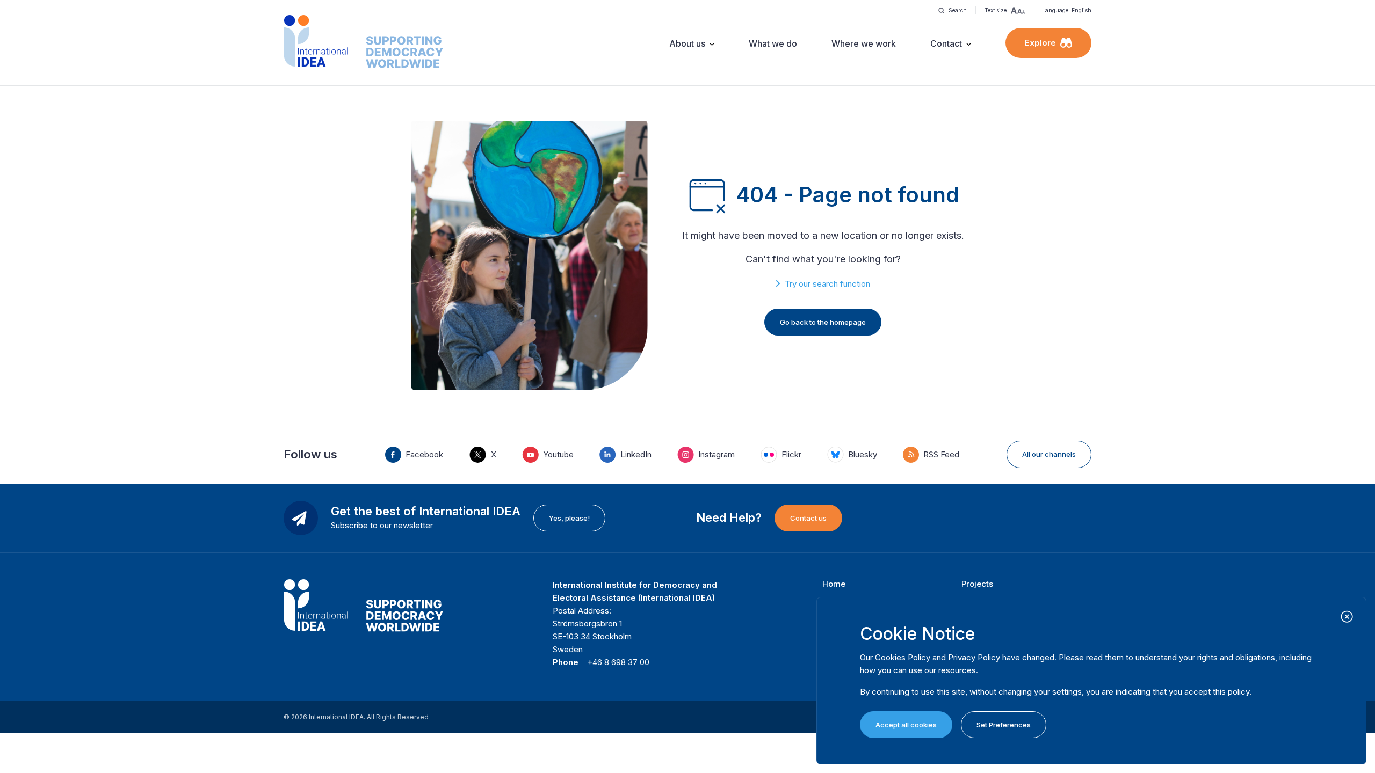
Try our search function (827, 284)
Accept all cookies (906, 724)
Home (833, 584)
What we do (773, 43)
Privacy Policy (974, 657)
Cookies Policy (902, 657)
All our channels (1049, 454)
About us (687, 43)
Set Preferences (1003, 724)
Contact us (808, 518)
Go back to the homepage (823, 322)
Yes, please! (569, 518)
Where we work (863, 43)
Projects (977, 584)
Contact (946, 43)
